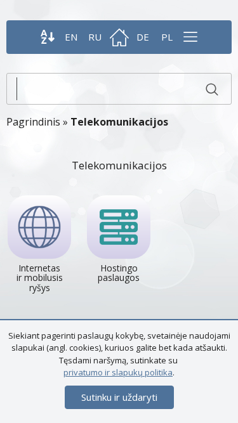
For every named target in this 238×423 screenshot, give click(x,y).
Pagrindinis (33, 122)
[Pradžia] (119, 37)
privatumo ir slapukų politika (118, 372)
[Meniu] (190, 37)
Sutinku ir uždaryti (119, 397)
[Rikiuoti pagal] (48, 37)
